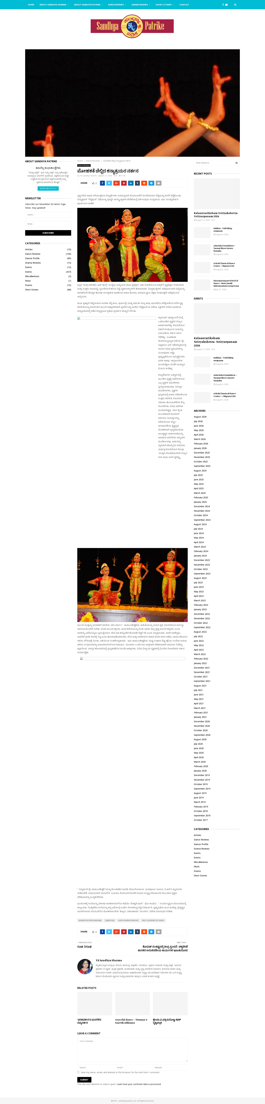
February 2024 (201, 551)
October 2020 (201, 730)
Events (28, 267)
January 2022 (200, 663)
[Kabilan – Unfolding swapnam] (202, 232)
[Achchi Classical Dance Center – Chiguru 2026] (202, 267)
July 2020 (198, 743)
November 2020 (202, 725)
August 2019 (200, 793)
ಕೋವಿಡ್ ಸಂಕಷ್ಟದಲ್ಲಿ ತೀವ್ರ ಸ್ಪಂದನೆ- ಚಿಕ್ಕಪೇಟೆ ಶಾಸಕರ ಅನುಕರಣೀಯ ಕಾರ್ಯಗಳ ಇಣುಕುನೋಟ (163, 948)
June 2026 (199, 425)
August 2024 (200, 524)
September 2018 (202, 815)
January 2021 (200, 716)
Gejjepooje (109, 920)
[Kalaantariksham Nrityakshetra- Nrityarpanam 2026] (217, 193)
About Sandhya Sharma (53, 4)
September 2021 (202, 681)
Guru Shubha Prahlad (128, 920)
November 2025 (202, 457)
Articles (29, 249)
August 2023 (200, 578)
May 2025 (199, 483)
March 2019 (200, 802)
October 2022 (201, 622)
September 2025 (202, 466)
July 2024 (198, 528)
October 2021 (201, 676)
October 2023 (201, 569)
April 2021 (199, 703)
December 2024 (202, 506)
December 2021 (202, 667)
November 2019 (202, 779)
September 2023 (202, 573)
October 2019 (201, 784)
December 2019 (202, 775)
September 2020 (202, 734)
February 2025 (201, 497)
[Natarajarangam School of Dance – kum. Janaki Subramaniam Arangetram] (202, 284)
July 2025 (198, 475)
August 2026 (200, 416)
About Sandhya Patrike (87, 4)
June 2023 (199, 586)
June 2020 (199, 748)
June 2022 (199, 640)
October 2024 (201, 515)
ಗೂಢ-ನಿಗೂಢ (84, 946)
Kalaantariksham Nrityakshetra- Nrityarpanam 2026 (216, 214)
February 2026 (201, 443)
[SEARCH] (236, 163)
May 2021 (199, 699)
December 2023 (202, 560)
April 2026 (199, 434)
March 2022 (200, 654)
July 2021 (198, 690)
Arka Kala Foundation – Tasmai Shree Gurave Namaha (224, 248)
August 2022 (200, 631)
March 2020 (200, 761)
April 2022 (199, 649)
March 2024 (200, 546)
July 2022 (198, 636)
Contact (184, 4)
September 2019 (202, 788)
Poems (28, 285)
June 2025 (199, 479)
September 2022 (202, 627)
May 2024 (199, 537)
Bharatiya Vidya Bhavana (90, 920)
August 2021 (200, 685)
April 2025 (199, 488)
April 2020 (199, 757)
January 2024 (200, 555)
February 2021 (201, 712)
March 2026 (200, 439)
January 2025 (200, 501)
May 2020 (199, 752)
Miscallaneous (32, 276)
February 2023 (201, 604)
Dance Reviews (116, 4)
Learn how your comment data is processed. (139, 1084)
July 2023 (198, 582)
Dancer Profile (32, 258)
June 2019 (199, 797)
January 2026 (200, 448)
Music (28, 280)
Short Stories (164, 4)
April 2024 (199, 542)
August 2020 (200, 739)
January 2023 (200, 609)
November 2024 (202, 510)
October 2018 (201, 811)
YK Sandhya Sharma (88, 175)
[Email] (227, 4)
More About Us (47, 188)
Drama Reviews (140, 4)
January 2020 (200, 770)
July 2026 (198, 421)
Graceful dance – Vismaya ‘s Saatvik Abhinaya (131, 1021)
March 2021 (200, 708)
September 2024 (202, 519)
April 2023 (199, 596)
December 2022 (202, 613)
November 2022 (202, 618)
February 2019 (201, 806)
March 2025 (200, 493)
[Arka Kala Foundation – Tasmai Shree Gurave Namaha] (202, 249)
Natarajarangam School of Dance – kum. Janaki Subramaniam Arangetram (226, 283)
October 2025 (201, 461)
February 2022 (201, 658)
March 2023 (200, 600)
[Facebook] (223, 4)
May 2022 (199, 645)
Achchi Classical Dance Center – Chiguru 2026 (224, 264)
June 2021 (199, 694)
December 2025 (202, 452)
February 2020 (201, 766)
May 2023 (199, 591)
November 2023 (202, 564)
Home (31, 4)
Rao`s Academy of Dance (153, 920)
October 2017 (201, 819)
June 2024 (199, 533)
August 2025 (200, 470)
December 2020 (202, 721)
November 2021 (202, 672)
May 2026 (199, 430)
